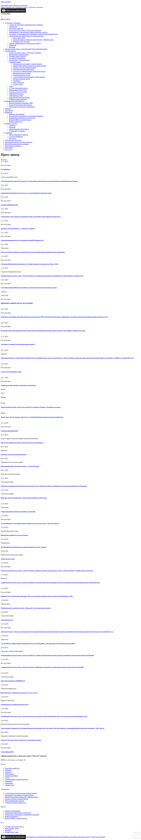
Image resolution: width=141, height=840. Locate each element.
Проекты (12, 127)
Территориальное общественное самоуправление (26, 36)
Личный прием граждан (17, 56)
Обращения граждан (16, 94)
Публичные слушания (17, 131)
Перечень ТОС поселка (21, 41)
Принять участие (11, 123)
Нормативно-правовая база (18, 54)
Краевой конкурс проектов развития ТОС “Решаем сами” (33, 40)
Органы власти (10, 51)
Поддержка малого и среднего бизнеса (18, 142)
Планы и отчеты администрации (24, 67)
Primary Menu (6, 13)
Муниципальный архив (21, 79)
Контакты (12, 138)
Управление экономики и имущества (22, 118)
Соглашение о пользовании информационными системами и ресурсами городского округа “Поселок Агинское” (66, 837)
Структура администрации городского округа (29, 71)
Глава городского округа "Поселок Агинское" (25, 53)
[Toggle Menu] (1, 16)
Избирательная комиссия (18, 99)
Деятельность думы (16, 95)
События (12, 125)
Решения (8, 830)
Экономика (9, 783)
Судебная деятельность (17, 58)
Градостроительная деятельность (20, 105)
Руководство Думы (11, 832)
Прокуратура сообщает (13, 146)
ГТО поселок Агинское (13, 140)
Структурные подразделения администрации (29, 77)
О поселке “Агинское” (13, 23)
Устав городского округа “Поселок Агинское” (25, 30)
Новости (8, 108)
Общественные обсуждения (19, 129)
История (12, 47)
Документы (9, 110)
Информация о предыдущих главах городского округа (28, 32)
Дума (11, 86)
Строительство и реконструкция (16, 779)
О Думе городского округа (18, 88)
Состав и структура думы (18, 92)
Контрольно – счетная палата (19, 60)
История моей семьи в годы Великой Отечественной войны (26, 49)
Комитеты (8, 112)
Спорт (7, 777)
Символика (13, 27)
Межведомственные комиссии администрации (29, 66)
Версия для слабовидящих (15, 10)
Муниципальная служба (21, 75)
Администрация (15, 62)
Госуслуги (8, 149)
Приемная (8, 133)
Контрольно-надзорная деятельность (22, 107)
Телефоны (16, 81)
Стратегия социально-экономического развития (26, 25)
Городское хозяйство (12, 768)
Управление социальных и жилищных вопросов (26, 116)
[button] (6, 19)
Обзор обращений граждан (18, 135)
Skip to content (6, 2)
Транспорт (8, 781)
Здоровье (8, 770)
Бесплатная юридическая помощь (17, 144)
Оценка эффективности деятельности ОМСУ (25, 43)
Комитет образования (16, 114)
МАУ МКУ (9, 148)
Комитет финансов (15, 121)
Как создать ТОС (19, 38)
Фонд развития (18, 82)
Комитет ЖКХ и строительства (20, 120)
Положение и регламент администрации (27, 64)
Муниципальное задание (22, 73)
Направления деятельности (14, 101)
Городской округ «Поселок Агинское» (14, 5)
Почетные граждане (16, 28)
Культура (8, 772)
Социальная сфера (11, 776)
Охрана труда (18, 84)
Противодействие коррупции (23, 69)
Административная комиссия (15, 802)
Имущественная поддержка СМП (21, 103)
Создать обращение (16, 136)
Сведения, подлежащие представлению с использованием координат (33, 34)
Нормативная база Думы (17, 90)
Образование (9, 774)
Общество (12, 45)
